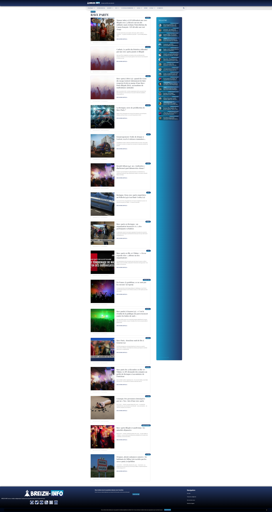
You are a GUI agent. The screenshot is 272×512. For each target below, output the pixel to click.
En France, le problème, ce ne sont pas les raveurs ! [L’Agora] (131, 283)
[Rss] (46, 502)
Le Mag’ (151, 8)
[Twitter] (36, 502)
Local (138, 8)
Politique (90, 8)
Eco (116, 8)
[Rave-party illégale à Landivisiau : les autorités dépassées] (102, 437)
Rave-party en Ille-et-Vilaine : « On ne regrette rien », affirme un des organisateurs (131, 255)
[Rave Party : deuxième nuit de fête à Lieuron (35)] (102, 349)
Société (109, 8)
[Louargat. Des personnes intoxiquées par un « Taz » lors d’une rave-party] (102, 407)
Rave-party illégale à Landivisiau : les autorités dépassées (131, 429)
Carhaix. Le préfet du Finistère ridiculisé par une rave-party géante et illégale (132, 50)
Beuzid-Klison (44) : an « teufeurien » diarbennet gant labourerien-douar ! (131, 167)
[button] (184, 8)
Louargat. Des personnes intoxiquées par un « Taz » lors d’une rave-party (131, 399)
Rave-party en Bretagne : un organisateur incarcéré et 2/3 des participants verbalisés (129, 226)
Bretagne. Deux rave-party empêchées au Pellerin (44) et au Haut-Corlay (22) (131, 196)
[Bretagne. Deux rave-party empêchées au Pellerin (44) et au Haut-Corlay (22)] (102, 204)
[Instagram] (51, 502)
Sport (145, 8)
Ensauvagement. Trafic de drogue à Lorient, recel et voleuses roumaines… (131, 138)
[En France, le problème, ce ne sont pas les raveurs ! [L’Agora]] (102, 291)
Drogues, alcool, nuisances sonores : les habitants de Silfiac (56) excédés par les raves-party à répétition (132, 459)
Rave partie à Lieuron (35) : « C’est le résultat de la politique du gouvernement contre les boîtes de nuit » (132, 313)
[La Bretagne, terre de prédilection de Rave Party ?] (102, 116)
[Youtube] (41, 502)
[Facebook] (32, 502)
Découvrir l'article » (122, 39)
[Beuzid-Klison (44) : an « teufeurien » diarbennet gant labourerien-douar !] (102, 175)
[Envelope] (56, 502)
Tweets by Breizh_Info (164, 357)
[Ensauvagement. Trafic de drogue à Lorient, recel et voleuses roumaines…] (102, 146)
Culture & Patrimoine (127, 8)
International (101, 8)
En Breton (160, 8)
